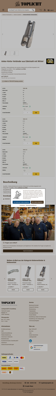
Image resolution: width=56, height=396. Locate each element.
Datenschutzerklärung (31, 205)
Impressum (22, 205)
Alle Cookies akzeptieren (37, 202)
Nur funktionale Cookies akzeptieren (21, 202)
